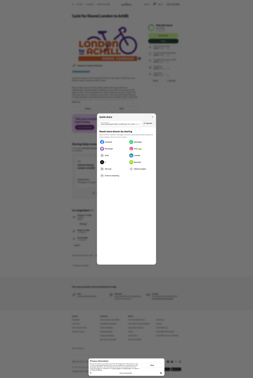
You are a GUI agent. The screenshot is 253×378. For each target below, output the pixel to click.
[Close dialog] (152, 117)
